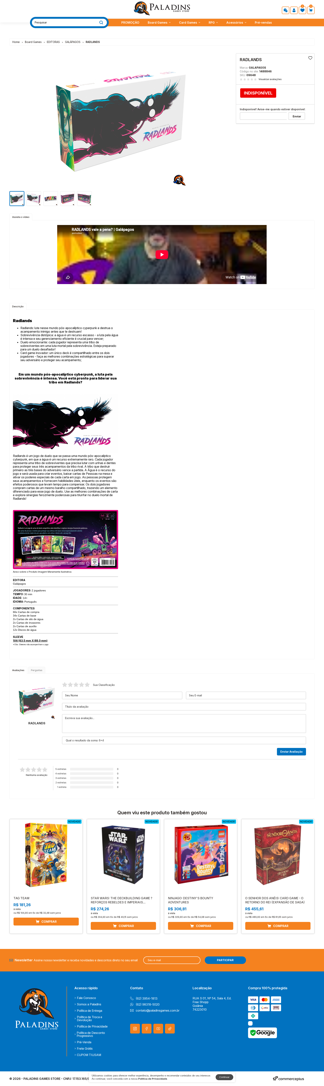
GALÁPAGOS (72, 42)
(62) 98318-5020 (148, 1004)
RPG (212, 22)
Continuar (224, 1077)
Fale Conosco (86, 997)
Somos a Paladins (89, 1004)
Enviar (297, 116)
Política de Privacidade (92, 1026)
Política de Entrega (89, 1010)
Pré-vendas (263, 22)
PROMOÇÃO (130, 22)
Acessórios (234, 22)
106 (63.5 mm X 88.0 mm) (30, 640)
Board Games (157, 22)
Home (16, 42)
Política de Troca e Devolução (89, 1019)
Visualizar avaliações (270, 79)
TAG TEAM (21, 898)
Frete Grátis (85, 1048)
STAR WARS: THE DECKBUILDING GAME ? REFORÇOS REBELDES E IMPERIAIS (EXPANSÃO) (121, 902)
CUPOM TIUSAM (89, 1054)
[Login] (294, 10)
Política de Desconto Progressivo (91, 1034)
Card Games (188, 22)
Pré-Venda (84, 1042)
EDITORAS (53, 42)
